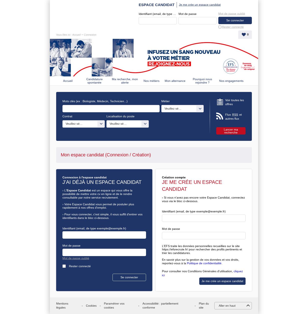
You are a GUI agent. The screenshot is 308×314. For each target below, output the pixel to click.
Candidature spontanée (94, 80)
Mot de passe (188, 14)
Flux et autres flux (233, 116)
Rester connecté (233, 27)
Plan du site (204, 305)
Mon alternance (175, 80)
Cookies (91, 305)
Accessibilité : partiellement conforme (160, 305)
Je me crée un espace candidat (200, 4)
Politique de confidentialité (204, 263)
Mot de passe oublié (231, 13)
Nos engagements (231, 80)
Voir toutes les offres (234, 102)
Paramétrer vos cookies (114, 305)
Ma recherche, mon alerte (125, 80)
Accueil (76, 34)
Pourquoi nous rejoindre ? (202, 80)
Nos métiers (151, 80)
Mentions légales (62, 305)
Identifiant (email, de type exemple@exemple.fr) (158, 14)
